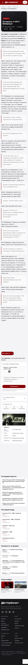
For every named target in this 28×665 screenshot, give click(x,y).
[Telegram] (6, 612)
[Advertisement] (14, 337)
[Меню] (2, 2)
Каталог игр (18, 618)
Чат (2, 638)
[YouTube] (9, 612)
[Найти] (20, 2)
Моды (2, 621)
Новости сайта (19, 638)
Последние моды (7, 510)
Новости (3, 618)
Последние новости (8, 476)
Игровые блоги (5, 629)
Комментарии (5, 640)
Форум (3, 636)
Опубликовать (14, 386)
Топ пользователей (6, 642)
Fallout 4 (17, 621)
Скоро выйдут (6, 579)
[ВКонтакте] (2, 612)
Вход (25, 2)
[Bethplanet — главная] (12, 2)
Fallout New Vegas (19, 625)
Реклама (17, 640)
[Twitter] (13, 612)
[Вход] (9, 371)
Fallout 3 (6, 18)
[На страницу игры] (14, 419)
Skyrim (16, 623)
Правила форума (5, 645)
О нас (16, 636)
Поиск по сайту (19, 642)
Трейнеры (4, 627)
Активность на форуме (10, 546)
